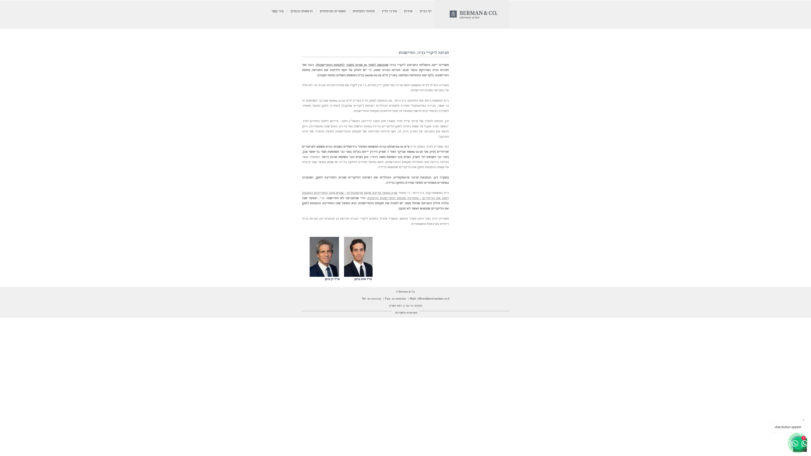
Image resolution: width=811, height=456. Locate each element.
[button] (363, 11)
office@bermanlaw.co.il (433, 299)
